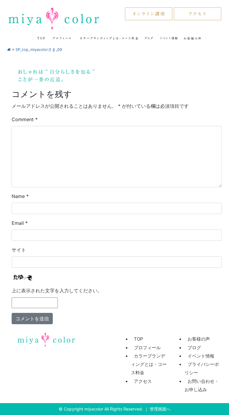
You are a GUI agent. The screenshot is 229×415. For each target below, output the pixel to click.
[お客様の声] (192, 37)
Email (20, 223)
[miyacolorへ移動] (9, 49)
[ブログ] (149, 37)
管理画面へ (160, 408)
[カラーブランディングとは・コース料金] (108, 37)
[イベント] (168, 37)
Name (20, 196)
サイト (19, 250)
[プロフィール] (61, 37)
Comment (25, 119)
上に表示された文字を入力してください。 (57, 291)
